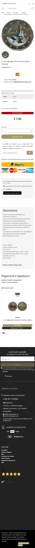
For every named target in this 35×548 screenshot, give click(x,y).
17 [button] (14, 335)
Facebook (9, 376)
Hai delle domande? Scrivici (12, 193)
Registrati (17, 365)
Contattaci (8, 189)
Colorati (3, 67)
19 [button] (18, 335)
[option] (17, 34)
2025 (17, 296)
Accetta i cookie (23, 543)
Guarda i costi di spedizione (9, 282)
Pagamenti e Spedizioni (8, 460)
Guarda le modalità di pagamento (11, 280)
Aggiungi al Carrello (17, 137)
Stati (2, 454)
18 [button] (16, 335)
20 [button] (20, 335)
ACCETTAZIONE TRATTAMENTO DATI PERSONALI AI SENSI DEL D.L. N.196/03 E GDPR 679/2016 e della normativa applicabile (18, 369)
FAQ (2, 462)
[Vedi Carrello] (33, 8)
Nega (20, 545)
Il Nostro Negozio (6, 452)
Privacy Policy (5, 458)
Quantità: (4, 127)
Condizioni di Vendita (7, 456)
